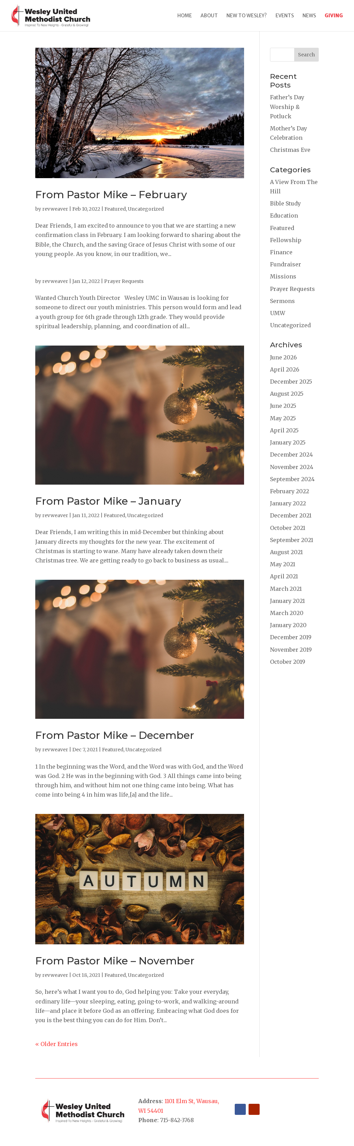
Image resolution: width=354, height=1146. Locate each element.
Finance (281, 252)
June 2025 (283, 405)
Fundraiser (285, 264)
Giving (334, 16)
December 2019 (290, 637)
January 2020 (288, 625)
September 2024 (292, 479)
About (209, 16)
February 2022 (289, 491)
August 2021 (286, 552)
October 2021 (287, 527)
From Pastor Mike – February (111, 194)
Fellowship (285, 240)
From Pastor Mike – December (114, 735)
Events (285, 16)
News (309, 16)
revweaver (55, 209)
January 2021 (287, 600)
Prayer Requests (123, 281)
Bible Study (285, 203)
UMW (277, 313)
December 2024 (291, 454)
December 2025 (291, 381)
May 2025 (283, 418)
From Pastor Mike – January (108, 501)
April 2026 (284, 369)
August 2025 (287, 393)
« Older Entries (56, 1043)
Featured (115, 209)
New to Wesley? (246, 16)
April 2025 (284, 430)
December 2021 (290, 515)
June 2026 (283, 357)
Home (184, 16)
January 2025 (288, 442)
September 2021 (291, 540)
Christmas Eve (290, 149)
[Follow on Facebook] (240, 1109)
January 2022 (288, 503)
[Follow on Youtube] (254, 1109)
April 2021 (284, 576)
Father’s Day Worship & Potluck (287, 106)
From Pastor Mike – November (115, 960)
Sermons (282, 300)
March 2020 (287, 612)
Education (284, 215)
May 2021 (282, 564)
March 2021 (286, 588)
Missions (283, 276)
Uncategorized (146, 209)
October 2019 (287, 661)
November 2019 (291, 649)
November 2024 (291, 467)
